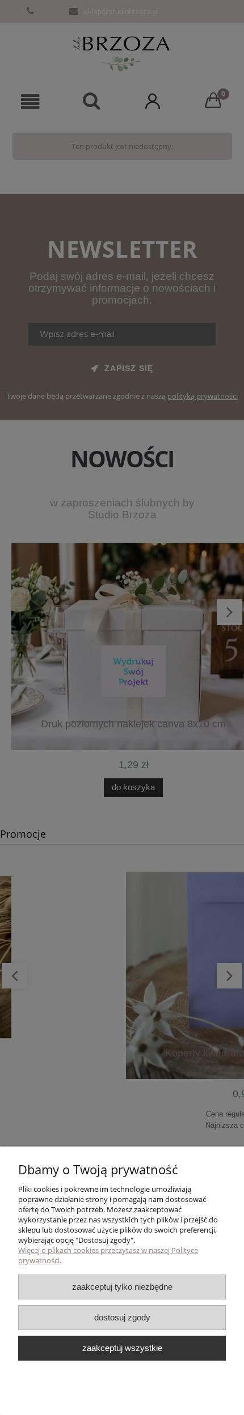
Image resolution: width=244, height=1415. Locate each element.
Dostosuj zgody (122, 1317)
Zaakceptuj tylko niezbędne (122, 1287)
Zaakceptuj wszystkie (122, 1348)
